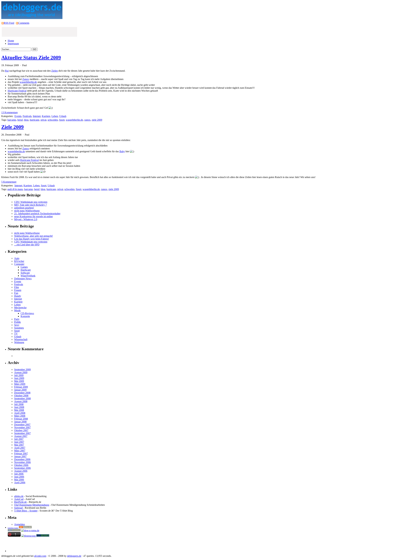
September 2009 (22, 369)
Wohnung (19, 342)
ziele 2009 (97, 119)
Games (24, 267)
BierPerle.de (20, 502)
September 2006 (22, 468)
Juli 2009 (18, 375)
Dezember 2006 (22, 459)
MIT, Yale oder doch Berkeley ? (30, 204)
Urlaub (62, 116)
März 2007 (19, 450)
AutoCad (18, 499)
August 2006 (20, 471)
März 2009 (19, 384)
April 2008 (19, 413)
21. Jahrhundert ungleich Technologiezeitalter (37, 213)
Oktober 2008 (21, 395)
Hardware (26, 269)
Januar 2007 (20, 456)
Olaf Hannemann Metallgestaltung (31, 505)
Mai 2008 (19, 410)
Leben (55, 116)
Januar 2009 (20, 389)
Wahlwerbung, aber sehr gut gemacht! (33, 236)
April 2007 (19, 447)
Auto (16, 258)
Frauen (17, 290)
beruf (20, 119)
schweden (53, 119)
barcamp (11, 119)
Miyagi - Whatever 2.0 (25, 219)
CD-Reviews (27, 313)
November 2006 (22, 462)
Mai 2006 (19, 479)
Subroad (18, 507)
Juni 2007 (19, 442)
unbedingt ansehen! (24, 207)
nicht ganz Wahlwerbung (27, 210)
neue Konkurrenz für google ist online (33, 216)
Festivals (27, 116)
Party (16, 319)
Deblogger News (23, 278)
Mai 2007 (19, 444)
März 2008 (19, 415)
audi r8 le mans (15, 189)
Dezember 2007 (22, 424)
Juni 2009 (19, 378)
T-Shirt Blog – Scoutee (25, 510)
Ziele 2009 (12, 127)
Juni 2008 (19, 407)
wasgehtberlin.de (28, 82)
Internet (37, 116)
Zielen (54, 70)
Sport (62, 119)
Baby (122, 151)
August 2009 (20, 372)
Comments (23, 23)
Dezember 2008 (22, 392)
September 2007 (22, 433)
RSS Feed (9, 23)
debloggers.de (74, 556)
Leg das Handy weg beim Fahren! (31, 238)
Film (16, 287)
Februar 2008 (21, 418)
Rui (7, 70)
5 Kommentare (8, 181)
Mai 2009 (19, 381)
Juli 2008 (18, 404)
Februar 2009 (21, 387)
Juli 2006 (18, 473)
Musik (17, 310)
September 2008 (22, 398)
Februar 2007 (21, 453)
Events (17, 116)
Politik (17, 322)
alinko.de (18, 496)
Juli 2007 (18, 439)
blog (26, 119)
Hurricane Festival (17, 90)
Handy (17, 296)
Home (11, 40)
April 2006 (19, 482)
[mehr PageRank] (14, 530)
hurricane (34, 119)
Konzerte (25, 316)
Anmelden (19, 524)
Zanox (25, 79)
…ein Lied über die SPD (26, 244)
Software (25, 272)
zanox (87, 119)
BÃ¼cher (19, 261)
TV (16, 333)
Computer (19, 264)
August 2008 (20, 401)
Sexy (16, 325)
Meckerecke (20, 307)
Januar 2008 (20, 421)
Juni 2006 (19, 476)
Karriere (46, 116)
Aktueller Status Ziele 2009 (31, 57)
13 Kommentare (9, 112)
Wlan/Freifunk (28, 275)
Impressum (13, 43)
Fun (16, 293)
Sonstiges (19, 327)
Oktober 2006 (21, 465)
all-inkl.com (40, 556)
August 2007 (20, 436)
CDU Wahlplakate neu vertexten (30, 202)
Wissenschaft (20, 339)
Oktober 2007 (21, 430)
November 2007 (22, 427)
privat (43, 119)
